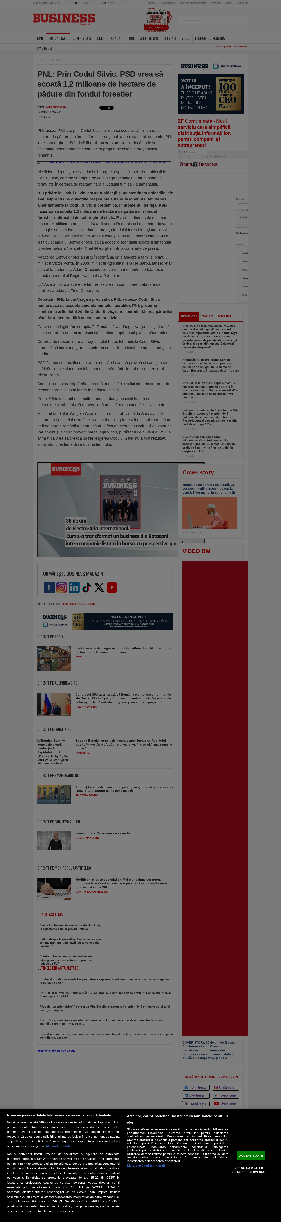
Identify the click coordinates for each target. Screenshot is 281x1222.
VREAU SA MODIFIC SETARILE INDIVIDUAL (249, 1169)
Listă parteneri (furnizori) (146, 1165)
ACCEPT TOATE (251, 1155)
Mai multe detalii (58, 1146)
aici (64, 1187)
